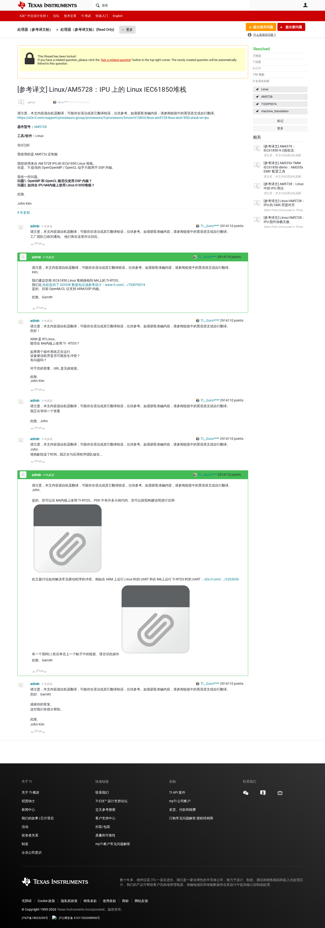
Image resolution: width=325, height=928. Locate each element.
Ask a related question (116, 60)
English (118, 16)
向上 (32, 245)
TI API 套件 (177, 792)
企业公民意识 (32, 852)
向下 (44, 245)
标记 (280, 121)
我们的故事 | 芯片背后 (38, 818)
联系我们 (102, 792)
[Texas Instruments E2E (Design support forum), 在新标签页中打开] (263, 794)
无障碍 (27, 901)
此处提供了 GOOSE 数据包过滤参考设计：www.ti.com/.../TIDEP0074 (94, 285)
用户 (305, 5)
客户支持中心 (105, 818)
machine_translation (275, 111)
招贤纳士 (28, 801)
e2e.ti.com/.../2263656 (221, 579)
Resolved (261, 48)
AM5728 (266, 96)
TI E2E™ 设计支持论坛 (111, 801)
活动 (25, 827)
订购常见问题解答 (182, 818)
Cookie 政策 (46, 901)
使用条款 (109, 901)
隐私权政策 (69, 901)
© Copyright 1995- (39, 909)
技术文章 (70, 16)
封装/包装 (102, 827)
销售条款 (90, 901)
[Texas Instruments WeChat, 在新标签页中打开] (246, 794)
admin (31, 102)
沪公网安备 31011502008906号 (79, 918)
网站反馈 (141, 901)
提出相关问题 (263, 27)
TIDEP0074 (268, 104)
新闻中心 (28, 809)
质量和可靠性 (105, 835)
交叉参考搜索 (105, 809)
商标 (125, 901)
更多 (129, 29)
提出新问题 (293, 27)
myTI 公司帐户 (180, 801)
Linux (264, 89)
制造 (25, 844)
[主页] (50, 5)
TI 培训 (86, 16)
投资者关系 (30, 835)
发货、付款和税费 (182, 809)
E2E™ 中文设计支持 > (34, 16)
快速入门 (102, 16)
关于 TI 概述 (30, 792)
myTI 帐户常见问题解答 (112, 844)
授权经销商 (205, 818)
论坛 (56, 16)
